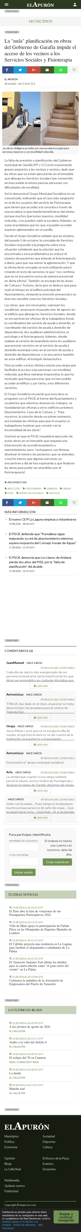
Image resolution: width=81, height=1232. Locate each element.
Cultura (47, 1147)
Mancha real (17, 1088)
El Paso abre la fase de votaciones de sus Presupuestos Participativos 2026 (35, 913)
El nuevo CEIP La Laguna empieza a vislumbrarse (42, 519)
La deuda (15, 1073)
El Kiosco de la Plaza (56, 1158)
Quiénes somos (14, 1186)
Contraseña (18, 855)
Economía (10, 1147)
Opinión (9, 1158)
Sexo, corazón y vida (24, 1062)
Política (9, 1141)
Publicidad (11, 1191)
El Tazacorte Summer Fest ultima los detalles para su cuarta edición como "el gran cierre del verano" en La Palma (39, 965)
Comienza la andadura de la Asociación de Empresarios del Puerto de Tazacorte (36, 982)
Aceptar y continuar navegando (66, 1217)
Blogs (8, 1164)
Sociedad (49, 1136)
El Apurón (11, 79)
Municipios (40, 21)
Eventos (48, 1164)
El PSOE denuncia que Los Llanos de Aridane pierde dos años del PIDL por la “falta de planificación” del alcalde (40, 562)
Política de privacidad (24, 1224)
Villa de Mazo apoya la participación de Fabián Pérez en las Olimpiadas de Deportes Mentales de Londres (40, 929)
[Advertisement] (40, 607)
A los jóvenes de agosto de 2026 (29, 1026)
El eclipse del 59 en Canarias (27, 1057)
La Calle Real (12, 1169)
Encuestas (49, 1169)
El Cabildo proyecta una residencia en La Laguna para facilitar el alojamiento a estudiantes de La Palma (40, 947)
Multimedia (11, 1180)
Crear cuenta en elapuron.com (57, 863)
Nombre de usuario (23, 840)
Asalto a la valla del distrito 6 (28, 1042)
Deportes (49, 1141)
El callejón (17, 1031)
